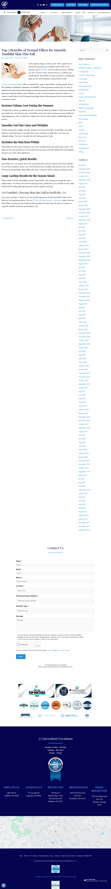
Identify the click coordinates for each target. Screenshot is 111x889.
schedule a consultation (54, 200)
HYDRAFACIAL (84, 104)
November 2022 (84, 256)
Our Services (34, 856)
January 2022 (83, 289)
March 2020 (83, 362)
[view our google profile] (41, 4)
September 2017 (84, 471)
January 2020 (83, 369)
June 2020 (82, 351)
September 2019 (84, 384)
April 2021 (82, 318)
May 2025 (82, 165)
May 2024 (82, 194)
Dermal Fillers (83, 82)
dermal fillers (43, 70)
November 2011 (84, 526)
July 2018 (82, 435)
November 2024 (84, 172)
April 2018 (82, 446)
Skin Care (82, 141)
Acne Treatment (84, 64)
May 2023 (82, 234)
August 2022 (83, 264)
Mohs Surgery (83, 119)
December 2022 (84, 253)
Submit (21, 657)
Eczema (81, 93)
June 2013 (82, 501)
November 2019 (84, 377)
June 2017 (82, 482)
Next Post (70, 218)
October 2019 (83, 380)
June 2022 (82, 271)
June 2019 (82, 395)
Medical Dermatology (86, 108)
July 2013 (82, 497)
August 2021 (83, 304)
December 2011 (84, 523)
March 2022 (83, 282)
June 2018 (82, 439)
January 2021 (83, 329)
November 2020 (84, 337)
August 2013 (83, 493)
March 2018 (83, 450)
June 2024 (82, 191)
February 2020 (84, 366)
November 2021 (84, 296)
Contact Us (57, 856)
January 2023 (83, 249)
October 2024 (84, 176)
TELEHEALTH (83, 144)
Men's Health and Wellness (88, 115)
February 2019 (84, 409)
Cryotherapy (83, 79)
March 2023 (83, 242)
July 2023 (82, 227)
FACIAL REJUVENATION (87, 97)
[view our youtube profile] (43, 4)
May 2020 (82, 355)
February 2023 (84, 245)
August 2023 (83, 223)
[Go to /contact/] (11, 791)
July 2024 (82, 187)
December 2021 (84, 293)
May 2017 (82, 486)
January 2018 (83, 457)
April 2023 (82, 238)
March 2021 (83, 322)
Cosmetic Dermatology (86, 75)
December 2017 (84, 461)
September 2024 (84, 180)
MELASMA (82, 112)
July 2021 (82, 307)
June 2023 (82, 231)
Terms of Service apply (63, 650)
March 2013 (83, 512)
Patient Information (44, 856)
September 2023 (84, 220)
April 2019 (82, 402)
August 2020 (83, 347)
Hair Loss (82, 101)
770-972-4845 (38, 200)
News (81, 126)
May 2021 (82, 315)
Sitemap (74, 876)
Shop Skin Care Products (68, 856)
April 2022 (82, 278)
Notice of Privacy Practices (64, 876)
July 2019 (82, 391)
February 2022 (84, 285)
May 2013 (82, 504)
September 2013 (84, 490)
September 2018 (84, 428)
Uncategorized (84, 148)
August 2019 (83, 388)
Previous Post (7, 218)
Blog (51, 856)
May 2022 (82, 275)
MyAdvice (74, 861)
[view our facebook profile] (38, 4)
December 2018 (84, 417)
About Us (26, 856)
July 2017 (82, 479)
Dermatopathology (85, 86)
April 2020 (82, 358)
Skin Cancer (83, 137)
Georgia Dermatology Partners (12, 84)
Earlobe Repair (84, 90)
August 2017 (83, 475)
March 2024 (83, 202)
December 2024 (84, 169)
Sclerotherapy (83, 133)
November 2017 (84, 464)
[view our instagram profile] (46, 4)
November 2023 (84, 213)
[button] (46, 12)
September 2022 (84, 260)
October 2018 (83, 424)
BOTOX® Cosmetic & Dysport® (90, 68)
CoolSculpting (83, 71)
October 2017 (83, 468)
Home (21, 856)
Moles (81, 122)
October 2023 (84, 216)
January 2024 (83, 205)
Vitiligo (81, 152)
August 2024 (83, 183)
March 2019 (83, 406)
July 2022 (82, 267)
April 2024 (82, 198)
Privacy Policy (50, 650)
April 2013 (82, 508)
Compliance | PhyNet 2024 (84, 856)
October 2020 (84, 340)
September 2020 (84, 344)
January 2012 (83, 519)
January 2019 (83, 413)
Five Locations (11, 12)
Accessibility (37, 876)
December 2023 (84, 209)
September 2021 (84, 300)
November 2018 (84, 420)
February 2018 (84, 453)
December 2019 (84, 373)
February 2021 (84, 326)
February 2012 (84, 515)
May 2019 (82, 399)
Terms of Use (53, 876)
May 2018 (82, 442)
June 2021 (82, 311)
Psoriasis (81, 130)
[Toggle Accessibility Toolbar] (4, 885)
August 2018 (83, 431)
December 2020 (84, 333)
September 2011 (84, 530)
